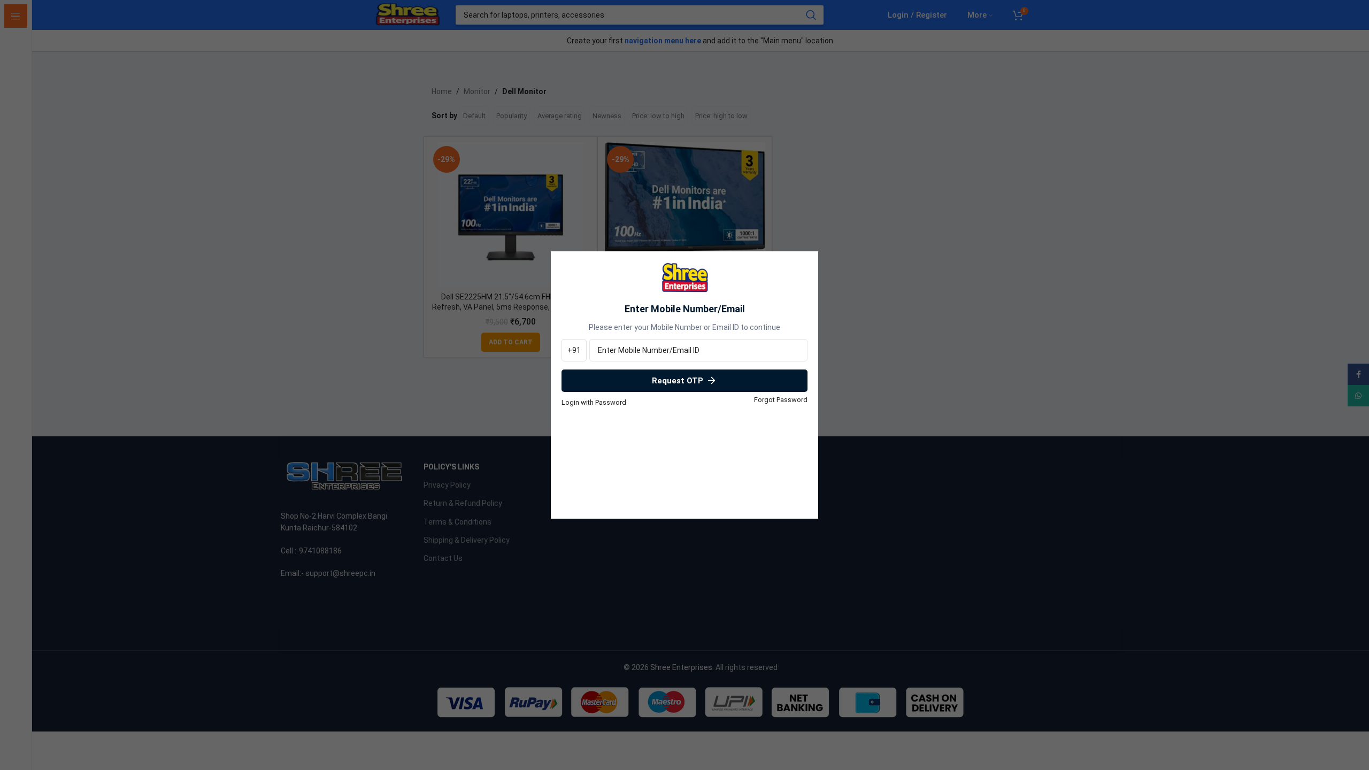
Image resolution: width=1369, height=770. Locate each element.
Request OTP (677, 381)
